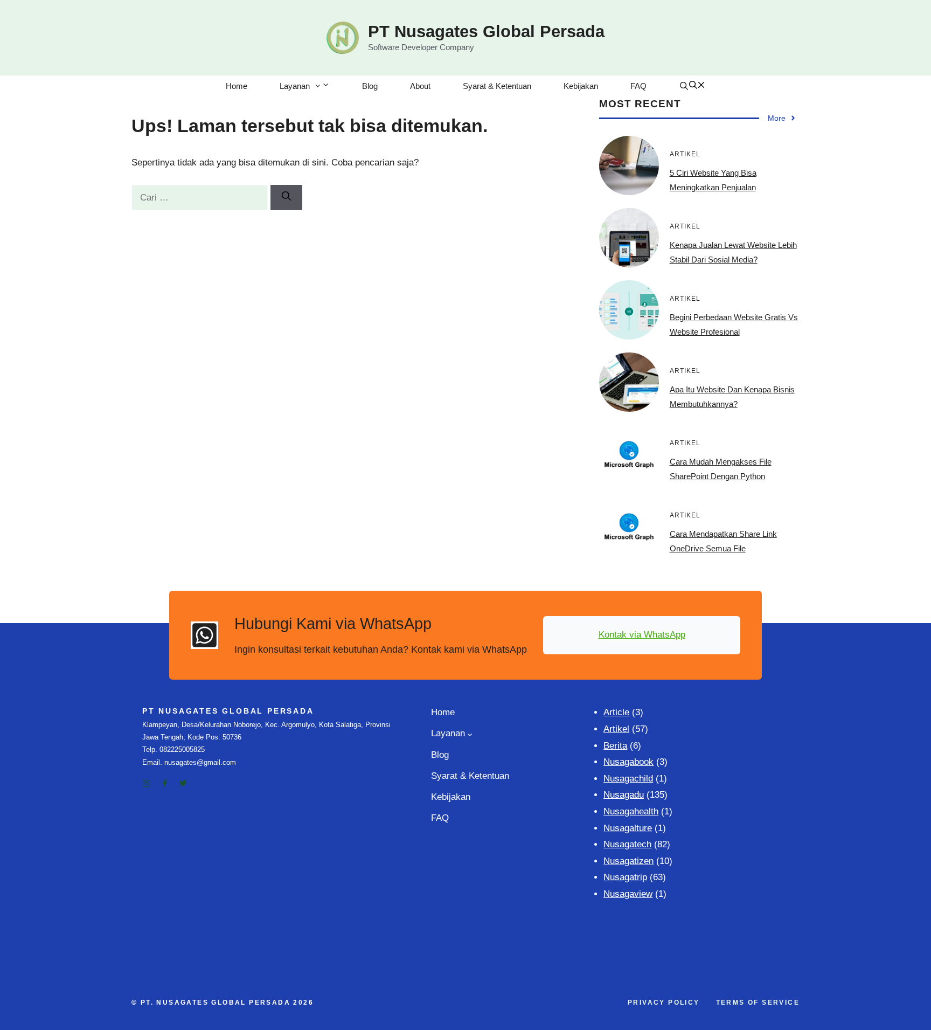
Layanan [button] (295, 86)
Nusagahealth (630, 811)
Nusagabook (628, 762)
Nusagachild (628, 778)
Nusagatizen (628, 861)
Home (236, 86)
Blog (370, 86)
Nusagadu (623, 795)
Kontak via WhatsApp (642, 635)
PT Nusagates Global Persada (486, 31)
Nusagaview (627, 894)
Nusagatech (627, 844)
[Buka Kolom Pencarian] (692, 86)
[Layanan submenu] (470, 734)
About (420, 86)
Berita (615, 746)
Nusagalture (627, 828)
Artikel (616, 729)
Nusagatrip (625, 877)
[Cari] (286, 198)
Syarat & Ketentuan (497, 86)
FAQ (638, 86)
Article (616, 712)
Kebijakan (581, 86)
